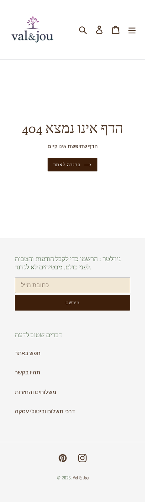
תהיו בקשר (27, 372)
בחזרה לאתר (67, 164)
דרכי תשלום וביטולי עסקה (45, 411)
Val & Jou (80, 478)
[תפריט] (132, 30)
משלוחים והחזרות (35, 392)
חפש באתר (28, 353)
